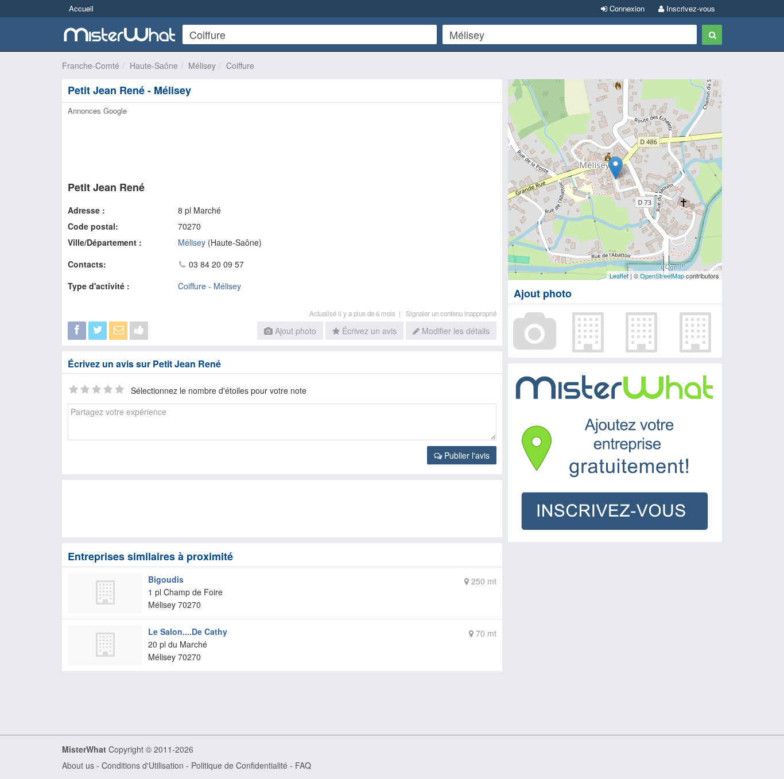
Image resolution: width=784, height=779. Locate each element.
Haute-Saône (154, 65)
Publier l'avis (466, 455)
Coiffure (240, 65)
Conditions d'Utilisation (143, 765)
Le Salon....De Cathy (187, 631)
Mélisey (202, 65)
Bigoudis (166, 579)
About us (78, 765)
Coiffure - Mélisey (209, 286)
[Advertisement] (281, 144)
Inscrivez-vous (689, 8)
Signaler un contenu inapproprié (451, 313)
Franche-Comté (90, 65)
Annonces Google (97, 110)
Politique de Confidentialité (239, 765)
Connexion (626, 8)
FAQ (303, 765)
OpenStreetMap (662, 275)
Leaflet (619, 275)
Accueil (81, 8)
